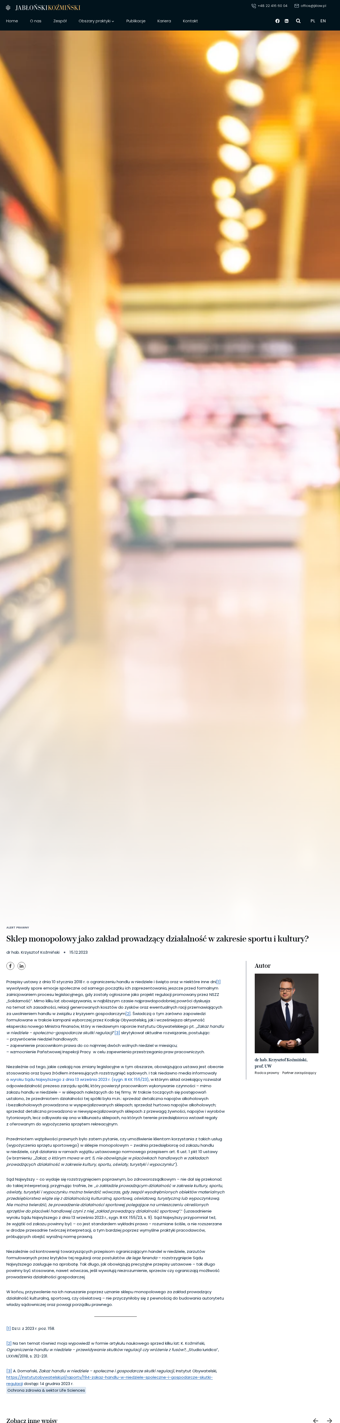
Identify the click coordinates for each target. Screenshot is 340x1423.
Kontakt (190, 21)
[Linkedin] (287, 21)
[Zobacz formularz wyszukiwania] (298, 21)
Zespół (60, 21)
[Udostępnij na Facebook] (10, 966)
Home (12, 21)
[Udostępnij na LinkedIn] (22, 966)
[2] (128, 1013)
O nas (35, 21)
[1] (218, 982)
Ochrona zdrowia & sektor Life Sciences (46, 1390)
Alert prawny (17, 927)
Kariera (164, 21)
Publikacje (136, 21)
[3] (117, 1032)
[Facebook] (277, 21)
